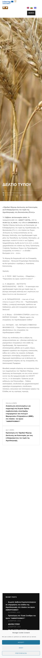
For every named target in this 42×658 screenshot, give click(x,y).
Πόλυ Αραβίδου (27, 195)
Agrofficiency (26, 2)
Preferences (21, 653)
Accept (21, 642)
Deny (21, 648)
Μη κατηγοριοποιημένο (13, 193)
